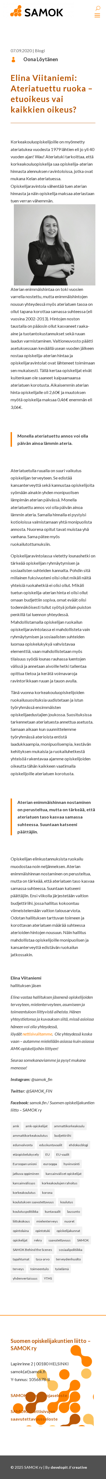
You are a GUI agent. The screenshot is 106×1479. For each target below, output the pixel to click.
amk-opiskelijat (37, 1126)
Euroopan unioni (25, 1164)
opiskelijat (20, 1240)
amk (16, 1126)
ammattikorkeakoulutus (30, 1135)
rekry (38, 1240)
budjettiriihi (62, 1135)
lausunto (73, 1212)
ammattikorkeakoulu (69, 1126)
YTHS (48, 1278)
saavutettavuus (59, 1240)
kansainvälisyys (24, 1183)
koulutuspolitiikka (25, 1212)
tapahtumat (21, 1259)
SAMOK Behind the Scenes (32, 1250)
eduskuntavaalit (50, 1145)
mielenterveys (47, 1221)
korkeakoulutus (24, 1193)
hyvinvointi (72, 1164)
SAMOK (83, 1240)
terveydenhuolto (68, 1259)
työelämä (62, 1269)
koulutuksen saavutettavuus (33, 1202)
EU (47, 1154)
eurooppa (50, 1164)
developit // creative (69, 1467)
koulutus (66, 1202)
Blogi (40, 50)
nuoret (69, 1221)
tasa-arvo (42, 1259)
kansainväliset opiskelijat (64, 1174)
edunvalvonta (23, 1145)
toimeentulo (39, 1269)
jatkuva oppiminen (26, 1174)
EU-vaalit (62, 1154)
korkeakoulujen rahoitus (59, 1183)
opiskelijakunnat (68, 1231)
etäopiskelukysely (26, 1154)
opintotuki (42, 1231)
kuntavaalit (53, 1212)
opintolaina (21, 1231)
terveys (18, 1269)
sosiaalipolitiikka (70, 1250)
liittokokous (21, 1221)
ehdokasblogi (78, 1145)
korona (47, 1193)
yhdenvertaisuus (25, 1278)
